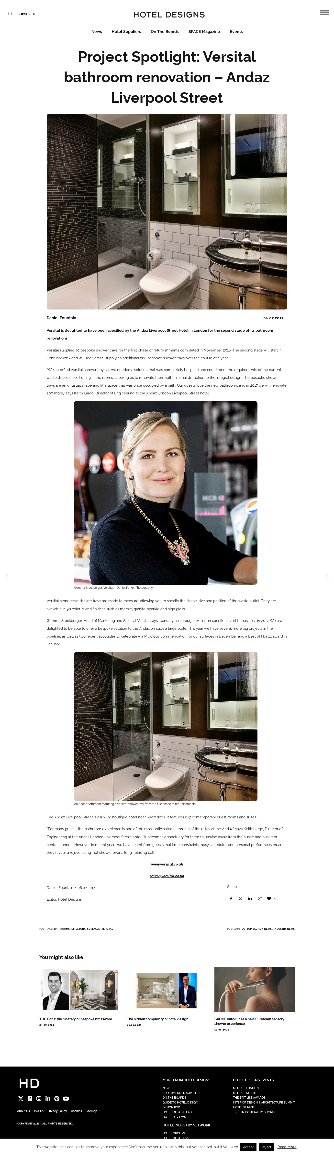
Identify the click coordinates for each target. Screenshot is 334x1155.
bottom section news (257, 929)
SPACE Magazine (204, 31)
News (96, 31)
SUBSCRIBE (27, 14)
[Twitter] (21, 1099)
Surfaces (93, 929)
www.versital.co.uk (167, 864)
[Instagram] (39, 1099)
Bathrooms (62, 929)
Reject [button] (266, 1147)
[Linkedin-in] (48, 1099)
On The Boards (165, 31)
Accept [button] (248, 1147)
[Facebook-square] (30, 1099)
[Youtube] (66, 1099)
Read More (287, 1147)
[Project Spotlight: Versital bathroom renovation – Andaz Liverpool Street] (230, 899)
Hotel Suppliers (126, 31)
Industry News (284, 929)
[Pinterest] (57, 1099)
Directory (78, 929)
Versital (107, 929)
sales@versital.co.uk (167, 876)
